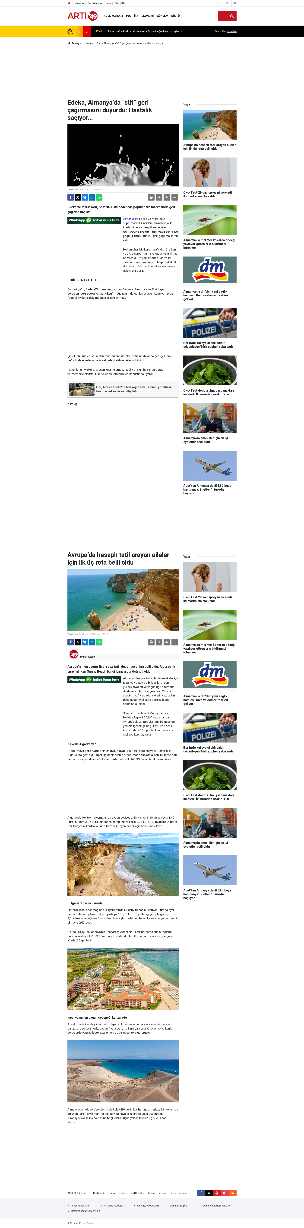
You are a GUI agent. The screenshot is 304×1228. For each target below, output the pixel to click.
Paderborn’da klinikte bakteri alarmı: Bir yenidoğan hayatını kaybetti (145, 31)
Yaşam (89, 43)
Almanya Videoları (114, 1205)
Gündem (162, 15)
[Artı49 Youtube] (235, 3)
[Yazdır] (151, 197)
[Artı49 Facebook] (220, 3)
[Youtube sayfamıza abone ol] (217, 1193)
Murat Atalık (87, 656)
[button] (159, 197)
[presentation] (79, 31)
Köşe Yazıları (113, 15)
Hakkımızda (99, 1193)
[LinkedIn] (92, 197)
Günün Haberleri (95, 3)
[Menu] (222, 16)
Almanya (128, 219)
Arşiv (108, 3)
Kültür (176, 15)
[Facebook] (70, 197)
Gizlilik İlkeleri (137, 1193)
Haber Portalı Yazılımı (83, 1223)
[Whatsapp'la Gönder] (99, 197)
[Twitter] (78, 197)
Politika (132, 15)
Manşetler (79, 3)
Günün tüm (226, 31)
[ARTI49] (82, 15)
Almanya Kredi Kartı (148, 1205)
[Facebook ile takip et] (201, 1193)
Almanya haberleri (80, 1205)
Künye (112, 1193)
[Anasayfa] (69, 3)
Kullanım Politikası (157, 1193)
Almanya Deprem (179, 1205)
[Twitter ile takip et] (209, 1193)
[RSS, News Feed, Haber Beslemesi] (233, 1193)
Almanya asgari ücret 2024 (85, 1211)
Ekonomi (148, 15)
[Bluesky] (85, 197)
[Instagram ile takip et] (225, 1193)
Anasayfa (76, 43)
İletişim (123, 1193)
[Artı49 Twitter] (227, 3)
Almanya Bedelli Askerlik (216, 1205)
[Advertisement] (152, 72)
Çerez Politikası (179, 1193)
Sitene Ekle (120, 3)
